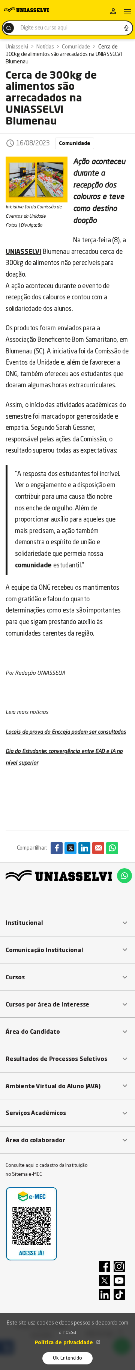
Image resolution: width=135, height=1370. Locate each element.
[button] (67, 923)
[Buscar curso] (8, 28)
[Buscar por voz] (126, 28)
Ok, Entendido (67, 1358)
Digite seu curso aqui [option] (44, 28)
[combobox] (67, 28)
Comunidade (74, 143)
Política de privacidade (64, 1342)
